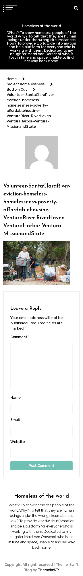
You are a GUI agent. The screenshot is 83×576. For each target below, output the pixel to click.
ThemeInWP (48, 570)
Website (17, 442)
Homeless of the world (41, 26)
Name (15, 398)
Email (15, 420)
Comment (19, 337)
